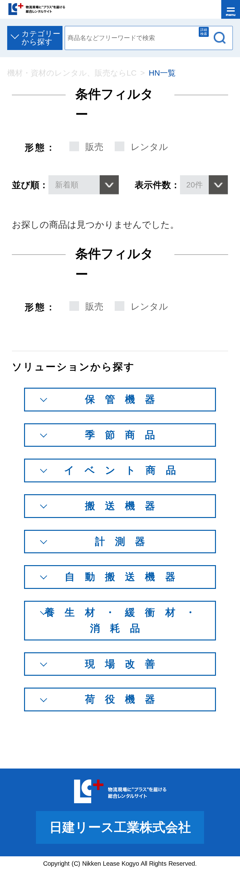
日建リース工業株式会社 (120, 827)
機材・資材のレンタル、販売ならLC (72, 73)
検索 (220, 38)
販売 (94, 147)
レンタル (149, 147)
